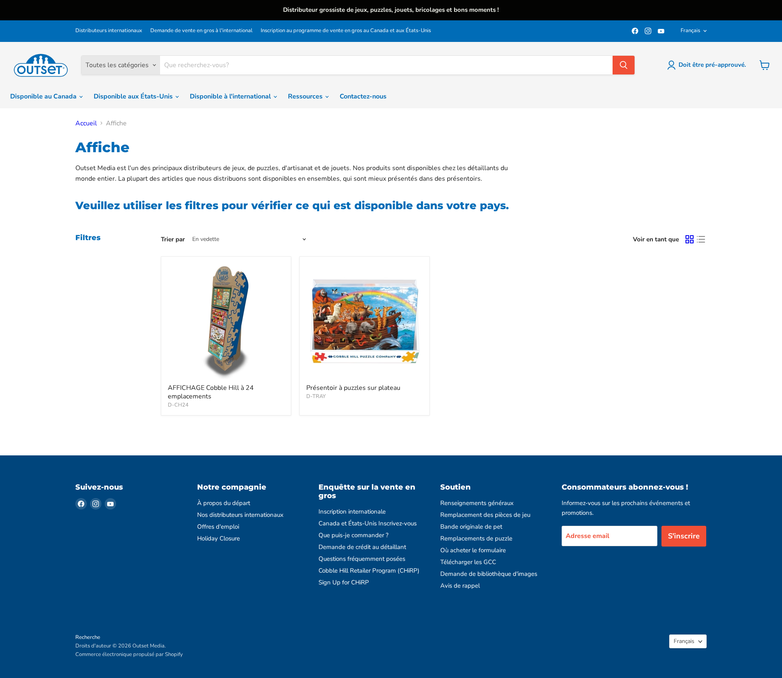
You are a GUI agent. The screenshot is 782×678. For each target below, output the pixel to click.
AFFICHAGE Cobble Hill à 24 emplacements (211, 392)
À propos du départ (223, 503)
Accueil (86, 123)
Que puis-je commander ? (354, 535)
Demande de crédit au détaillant (362, 547)
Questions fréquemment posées (362, 559)
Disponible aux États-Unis (134, 96)
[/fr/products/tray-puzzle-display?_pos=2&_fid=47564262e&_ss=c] (364, 321)
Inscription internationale (352, 511)
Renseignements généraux (477, 503)
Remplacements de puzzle (476, 538)
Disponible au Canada (44, 96)
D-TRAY (316, 396)
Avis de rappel (460, 586)
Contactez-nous (363, 96)
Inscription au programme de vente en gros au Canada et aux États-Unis (346, 31)
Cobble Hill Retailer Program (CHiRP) (369, 570)
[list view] (701, 239)
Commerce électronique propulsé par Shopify (129, 654)
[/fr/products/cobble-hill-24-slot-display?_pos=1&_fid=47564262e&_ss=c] (226, 321)
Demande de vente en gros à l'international (201, 31)
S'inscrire (684, 536)
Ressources (306, 96)
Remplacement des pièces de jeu (485, 515)
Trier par (173, 239)
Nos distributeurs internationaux (240, 515)
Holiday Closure (218, 538)
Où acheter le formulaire (473, 550)
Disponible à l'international (231, 96)
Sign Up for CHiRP (344, 582)
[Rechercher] (624, 65)
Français (690, 30)
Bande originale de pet (471, 527)
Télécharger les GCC (468, 562)
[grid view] (689, 239)
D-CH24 (178, 405)
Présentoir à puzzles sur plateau (353, 387)
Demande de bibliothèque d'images (488, 574)
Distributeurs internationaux (108, 31)
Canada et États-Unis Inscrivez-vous (368, 523)
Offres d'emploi (218, 527)
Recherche (87, 637)
